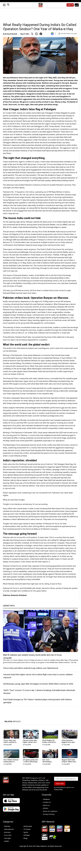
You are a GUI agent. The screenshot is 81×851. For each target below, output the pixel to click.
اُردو (76, 5)
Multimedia (28, 826)
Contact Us (47, 802)
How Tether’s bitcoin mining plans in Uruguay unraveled (10, 762)
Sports (26, 832)
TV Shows (27, 829)
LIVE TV (70, 5)
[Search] (8, 5)
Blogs (26, 838)
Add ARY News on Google (69, 33)
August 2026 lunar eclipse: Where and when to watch (69, 762)
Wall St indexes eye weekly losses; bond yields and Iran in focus (32, 655)
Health (6, 841)
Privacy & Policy (49, 814)
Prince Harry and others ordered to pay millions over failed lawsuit (30, 668)
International (9, 829)
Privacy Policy (58, 789)
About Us (46, 805)
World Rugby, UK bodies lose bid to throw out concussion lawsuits (50, 743)
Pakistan (7, 826)
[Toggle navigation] (4, 5)
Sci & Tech (7, 835)
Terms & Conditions (50, 811)
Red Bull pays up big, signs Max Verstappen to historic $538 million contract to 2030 (38, 684)
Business (7, 832)
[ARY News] (40, 4)
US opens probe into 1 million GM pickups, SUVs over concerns (31, 762)
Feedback (46, 799)
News (9, 606)
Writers (45, 808)
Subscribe (60, 783)
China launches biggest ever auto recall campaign (68, 742)
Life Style (7, 838)
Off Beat (27, 835)
